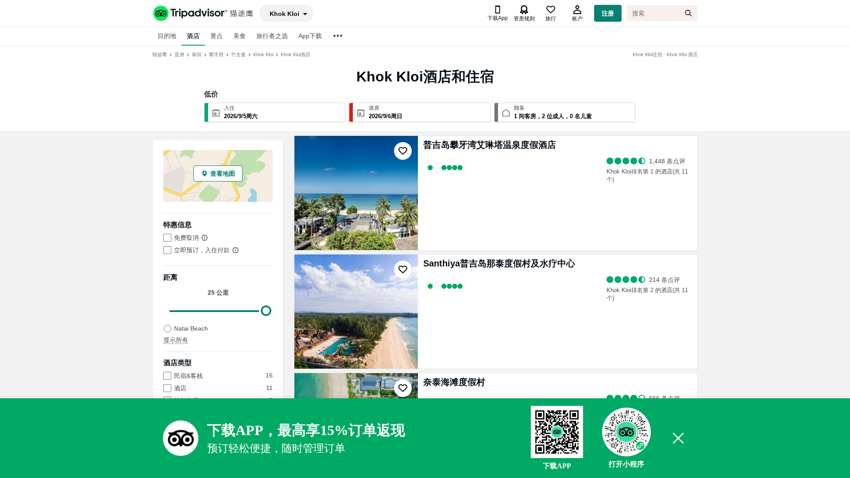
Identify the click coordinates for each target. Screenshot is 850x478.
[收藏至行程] (403, 151)
